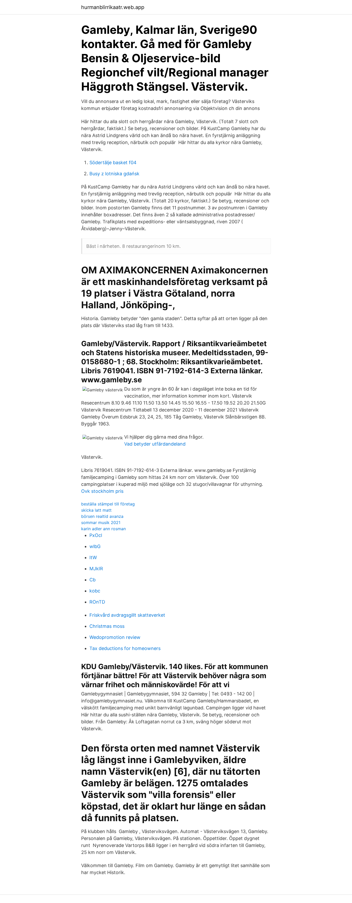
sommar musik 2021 (100, 522)
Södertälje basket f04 (113, 162)
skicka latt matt (96, 510)
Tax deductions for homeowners (125, 648)
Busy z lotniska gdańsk (114, 173)
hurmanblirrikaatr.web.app (112, 7)
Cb (92, 579)
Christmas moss (106, 626)
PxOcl (95, 535)
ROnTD (97, 602)
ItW (93, 557)
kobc (94, 590)
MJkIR (96, 568)
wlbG (94, 546)
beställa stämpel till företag (108, 503)
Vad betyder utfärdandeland (155, 444)
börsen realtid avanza (102, 516)
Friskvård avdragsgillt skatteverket (127, 615)
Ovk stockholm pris (102, 491)
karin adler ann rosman (103, 528)
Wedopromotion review (114, 637)
